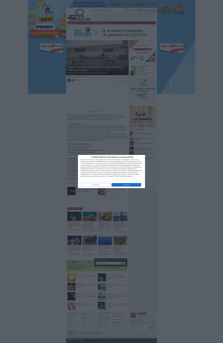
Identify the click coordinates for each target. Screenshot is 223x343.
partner (93, 159)
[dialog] (111, 171)
